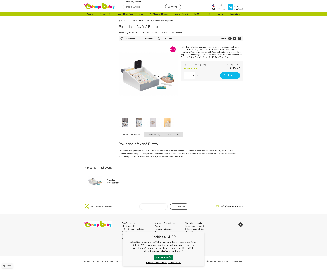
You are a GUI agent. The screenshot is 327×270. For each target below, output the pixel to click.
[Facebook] (240, 224)
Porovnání (149, 38)
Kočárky (90, 14)
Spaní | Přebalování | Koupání (130, 14)
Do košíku (230, 75)
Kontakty (158, 226)
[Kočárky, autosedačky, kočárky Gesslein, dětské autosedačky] (119, 21)
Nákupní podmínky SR (194, 226)
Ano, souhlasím (163, 257)
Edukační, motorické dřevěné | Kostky (159, 21)
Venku (220, 14)
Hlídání (185, 38)
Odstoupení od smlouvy (164, 223)
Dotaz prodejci (167, 38)
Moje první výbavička (163, 229)
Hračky (208, 14)
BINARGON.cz (223, 261)
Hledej (174, 6)
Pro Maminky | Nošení (158, 14)
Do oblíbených (131, 38)
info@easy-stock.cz (133, 2)
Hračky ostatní (137, 21)
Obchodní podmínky (193, 223)
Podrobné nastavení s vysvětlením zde (163, 262)
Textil (196, 14)
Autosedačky (105, 14)
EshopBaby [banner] (99, 6)
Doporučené (234, 14)
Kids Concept (176, 33)
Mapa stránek (237, 261)
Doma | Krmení (181, 14)
